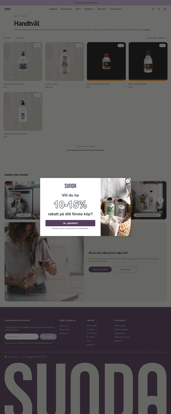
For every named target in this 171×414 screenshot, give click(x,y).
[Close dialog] (128, 181)
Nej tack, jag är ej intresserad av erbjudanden (70, 228)
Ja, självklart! (70, 223)
